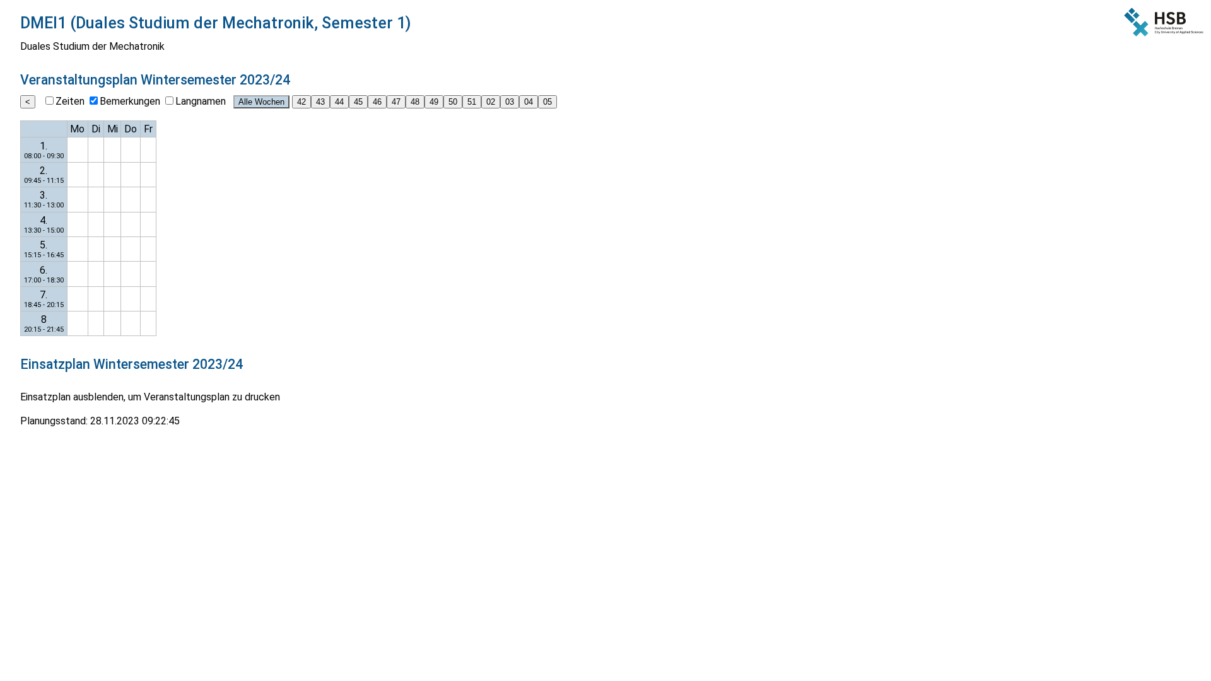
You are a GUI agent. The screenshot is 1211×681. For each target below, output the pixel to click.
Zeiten (70, 101)
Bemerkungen (130, 101)
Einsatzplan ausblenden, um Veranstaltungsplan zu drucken (150, 397)
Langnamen (200, 101)
